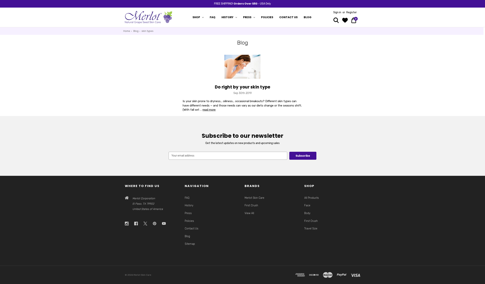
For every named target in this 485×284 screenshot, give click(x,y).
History (227, 17)
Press (247, 17)
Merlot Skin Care (254, 198)
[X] (145, 224)
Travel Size (310, 228)
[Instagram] (127, 224)
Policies (267, 17)
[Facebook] (136, 224)
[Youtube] (164, 224)
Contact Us (288, 17)
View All (249, 213)
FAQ (212, 17)
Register (351, 12)
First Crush (251, 205)
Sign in (337, 12)
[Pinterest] (155, 224)
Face (307, 205)
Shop (196, 17)
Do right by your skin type (242, 87)
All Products (311, 198)
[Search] (336, 21)
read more (209, 109)
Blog (307, 17)
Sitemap (190, 244)
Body (307, 213)
